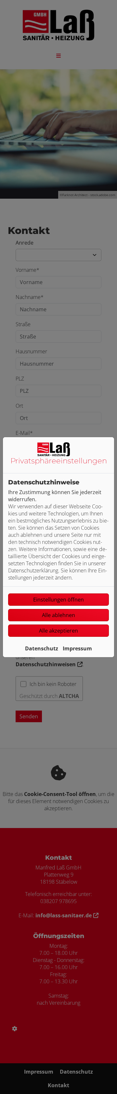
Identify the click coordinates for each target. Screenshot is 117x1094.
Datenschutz (41, 648)
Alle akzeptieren (58, 630)
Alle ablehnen (58, 615)
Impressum (77, 648)
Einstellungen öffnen (58, 599)
